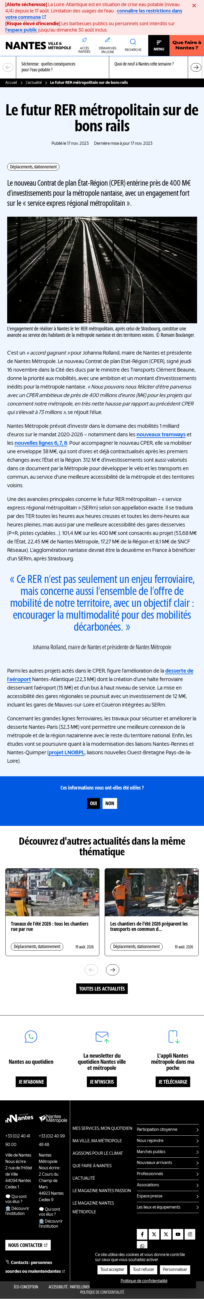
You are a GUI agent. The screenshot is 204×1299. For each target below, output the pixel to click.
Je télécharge (173, 1082)
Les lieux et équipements (158, 1207)
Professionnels (150, 1174)
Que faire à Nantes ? (186, 45)
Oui (93, 804)
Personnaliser (175, 1270)
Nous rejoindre (150, 1141)
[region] (102, 67)
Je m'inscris (102, 1082)
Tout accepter (112, 1270)
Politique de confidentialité (102, 1293)
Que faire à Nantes (92, 1166)
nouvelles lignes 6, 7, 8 (41, 443)
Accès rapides (84, 50)
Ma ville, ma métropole (97, 1141)
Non (109, 804)
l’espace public (21, 30)
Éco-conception (26, 1287)
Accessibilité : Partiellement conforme (78, 1287)
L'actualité (34, 83)
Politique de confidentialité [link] (144, 1281)
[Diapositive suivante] (196, 67)
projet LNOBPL (67, 753)
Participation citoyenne (157, 1130)
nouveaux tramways (161, 435)
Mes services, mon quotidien (102, 1129)
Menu (159, 49)
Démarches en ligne (107, 50)
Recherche (133, 50)
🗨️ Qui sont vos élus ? (16, 1199)
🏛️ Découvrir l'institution (17, 1211)
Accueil (11, 83)
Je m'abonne (31, 1082)
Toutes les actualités (102, 989)
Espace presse (149, 1196)
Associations (148, 1185)
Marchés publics (151, 1152)
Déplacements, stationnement (33, 167)
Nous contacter (25, 1245)
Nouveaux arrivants (154, 1163)
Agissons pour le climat (98, 1154)
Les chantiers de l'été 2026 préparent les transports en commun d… (149, 927)
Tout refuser (143, 1270)
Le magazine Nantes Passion (102, 1191)
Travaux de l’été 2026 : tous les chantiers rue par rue (49, 927)
